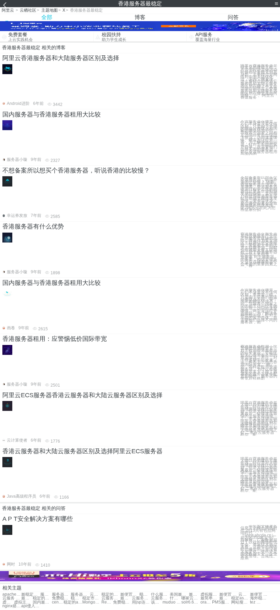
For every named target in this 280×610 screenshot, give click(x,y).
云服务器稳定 (95, 594)
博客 (140, 17)
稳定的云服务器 (110, 594)
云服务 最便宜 (11, 598)
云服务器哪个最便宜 (160, 598)
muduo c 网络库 (172, 602)
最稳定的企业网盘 (30, 594)
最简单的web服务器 (209, 598)
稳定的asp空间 (73, 602)
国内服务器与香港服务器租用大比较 (51, 114)
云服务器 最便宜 (244, 594)
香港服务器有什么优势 (33, 226)
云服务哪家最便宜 (110, 598)
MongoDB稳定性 (91, 602)
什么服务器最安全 (160, 594)
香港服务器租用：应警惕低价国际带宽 (54, 338)
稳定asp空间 (240, 598)
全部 (46, 17)
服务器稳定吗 (80, 594)
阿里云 (8, 10)
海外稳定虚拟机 (259, 598)
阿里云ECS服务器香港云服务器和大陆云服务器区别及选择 (82, 395)
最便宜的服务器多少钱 (225, 598)
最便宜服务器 (129, 594)
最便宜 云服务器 (228, 594)
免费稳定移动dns (122, 602)
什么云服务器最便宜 (175, 598)
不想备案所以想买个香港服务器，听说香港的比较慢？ (76, 170)
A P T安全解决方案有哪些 (37, 518)
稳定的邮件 (42, 598)
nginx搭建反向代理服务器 (11, 606)
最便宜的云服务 (126, 598)
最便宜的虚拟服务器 (27, 598)
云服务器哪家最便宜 (141, 598)
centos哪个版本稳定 (58, 602)
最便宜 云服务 (259, 594)
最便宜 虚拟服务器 (194, 594)
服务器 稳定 (46, 594)
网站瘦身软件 (240, 602)
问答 (233, 17)
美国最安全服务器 (179, 594)
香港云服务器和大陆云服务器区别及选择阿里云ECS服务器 (82, 451)
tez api (256, 602)
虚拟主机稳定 (23, 602)
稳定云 (145, 594)
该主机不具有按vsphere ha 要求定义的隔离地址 (157, 602)
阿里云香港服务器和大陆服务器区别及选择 (60, 58)
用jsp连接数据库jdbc (141, 602)
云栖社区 (28, 10)
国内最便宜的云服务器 (42, 602)
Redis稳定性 (107, 602)
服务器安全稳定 (61, 594)
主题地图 (49, 10)
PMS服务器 (221, 602)
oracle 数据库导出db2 (206, 602)
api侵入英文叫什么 (30, 606)
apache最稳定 (11, 594)
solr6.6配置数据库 (190, 602)
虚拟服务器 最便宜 (209, 594)
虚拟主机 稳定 (8, 602)
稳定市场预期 (91, 598)
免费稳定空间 (61, 598)
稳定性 (76, 598)
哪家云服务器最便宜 (190, 598)
